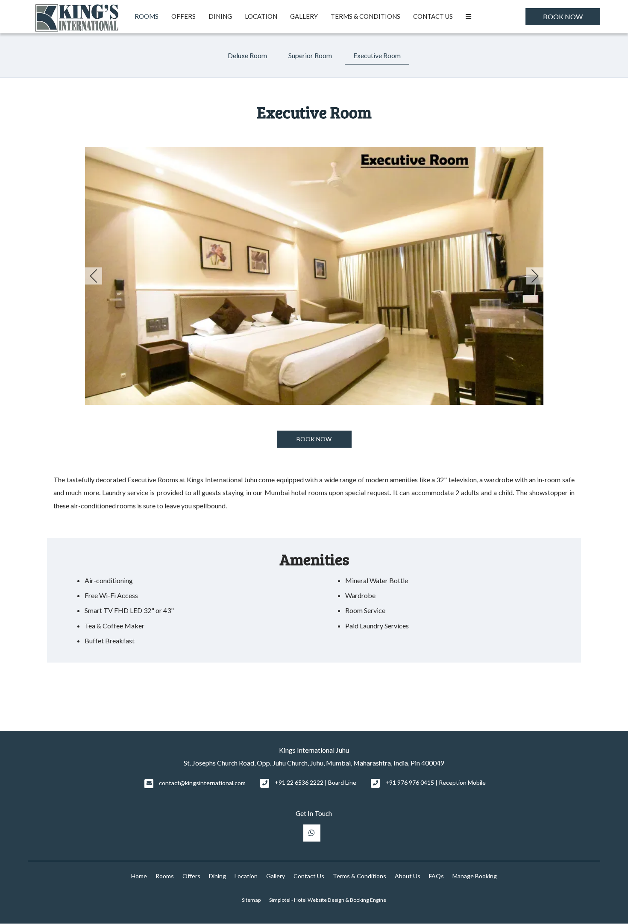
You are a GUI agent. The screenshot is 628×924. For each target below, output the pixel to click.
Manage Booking (474, 876)
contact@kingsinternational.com (202, 782)
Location (261, 16)
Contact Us (433, 16)
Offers (183, 16)
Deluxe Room (247, 55)
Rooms (146, 16)
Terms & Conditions (365, 16)
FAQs (436, 876)
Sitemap (251, 900)
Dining (220, 16)
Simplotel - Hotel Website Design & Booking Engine (327, 900)
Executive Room (377, 55)
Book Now (563, 16)
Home (139, 876)
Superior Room (310, 55)
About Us (407, 876)
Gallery (304, 16)
